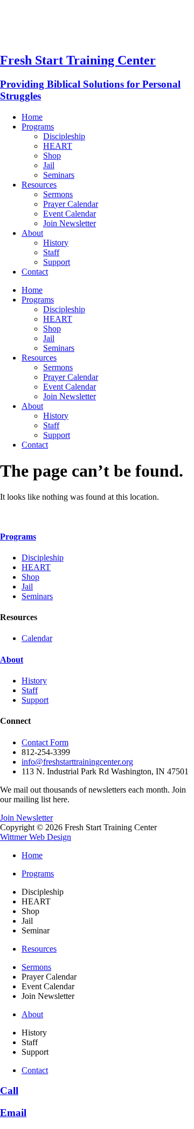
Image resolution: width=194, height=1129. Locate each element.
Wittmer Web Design (35, 837)
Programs (38, 126)
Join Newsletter (69, 223)
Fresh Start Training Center (78, 60)
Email (13, 1112)
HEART (57, 145)
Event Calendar (69, 213)
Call (9, 1090)
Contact (35, 271)
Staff (51, 252)
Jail (48, 165)
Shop (52, 155)
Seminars (58, 174)
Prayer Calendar (70, 203)
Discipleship (64, 136)
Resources (39, 184)
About (32, 233)
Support (56, 262)
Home (32, 116)
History (55, 242)
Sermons (58, 194)
